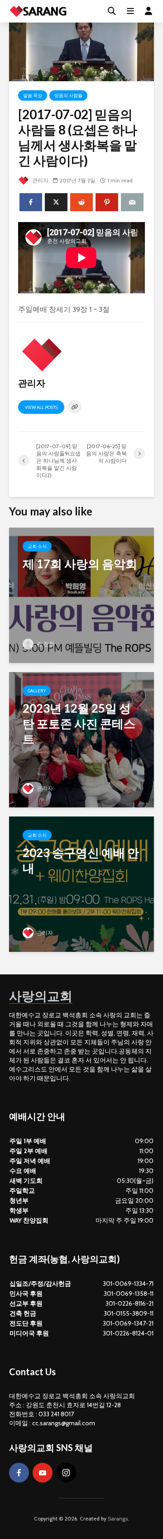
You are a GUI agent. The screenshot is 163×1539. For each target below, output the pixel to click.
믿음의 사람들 (68, 95)
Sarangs (118, 1518)
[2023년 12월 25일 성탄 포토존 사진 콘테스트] (81, 738)
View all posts (41, 407)
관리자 (39, 180)
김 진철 (44, 643)
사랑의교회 (40, 995)
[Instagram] (66, 1473)
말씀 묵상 (32, 95)
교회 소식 (37, 546)
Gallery (37, 691)
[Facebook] (19, 1473)
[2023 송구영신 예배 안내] (81, 883)
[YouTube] (43, 1473)
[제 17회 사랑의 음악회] (81, 594)
